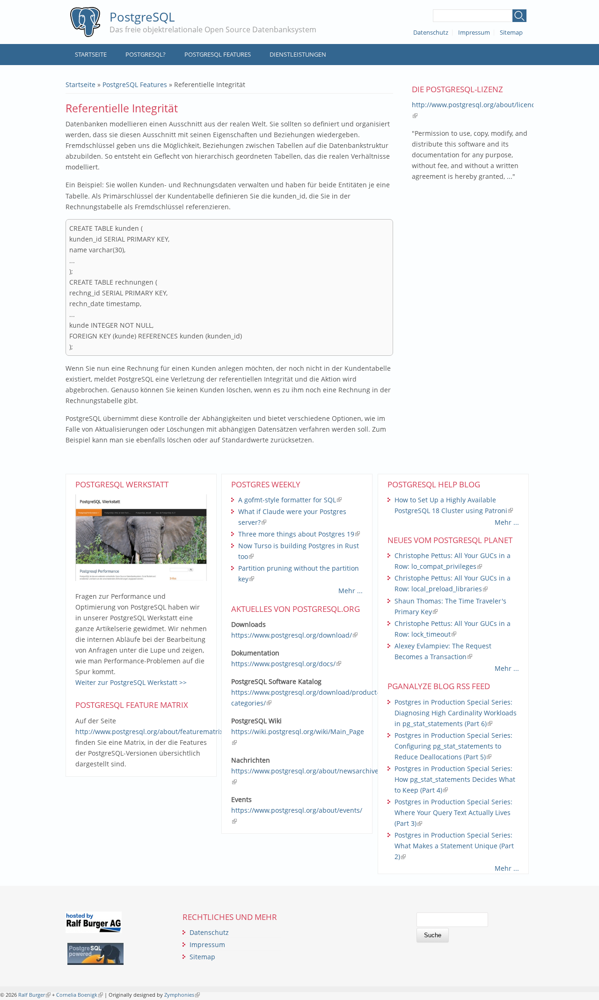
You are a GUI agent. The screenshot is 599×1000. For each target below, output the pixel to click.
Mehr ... (350, 590)
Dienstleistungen (298, 54)
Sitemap (511, 32)
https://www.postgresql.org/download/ (294, 635)
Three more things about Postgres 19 (299, 533)
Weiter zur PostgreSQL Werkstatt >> (131, 682)
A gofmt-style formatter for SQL (290, 499)
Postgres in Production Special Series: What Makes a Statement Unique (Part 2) (454, 846)
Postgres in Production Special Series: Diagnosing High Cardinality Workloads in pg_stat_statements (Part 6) (455, 713)
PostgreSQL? (145, 54)
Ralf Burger (34, 994)
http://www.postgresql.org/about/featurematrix (152, 731)
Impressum (474, 32)
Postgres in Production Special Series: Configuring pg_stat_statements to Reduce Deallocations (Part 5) (453, 746)
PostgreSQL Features (217, 54)
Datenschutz (430, 32)
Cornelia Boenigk (79, 994)
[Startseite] (85, 22)
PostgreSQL (142, 16)
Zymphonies (181, 994)
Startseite (91, 54)
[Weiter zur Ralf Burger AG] (94, 930)
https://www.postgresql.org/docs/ (286, 663)
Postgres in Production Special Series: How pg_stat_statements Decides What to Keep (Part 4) (454, 779)
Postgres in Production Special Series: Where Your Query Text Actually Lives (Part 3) (453, 812)
